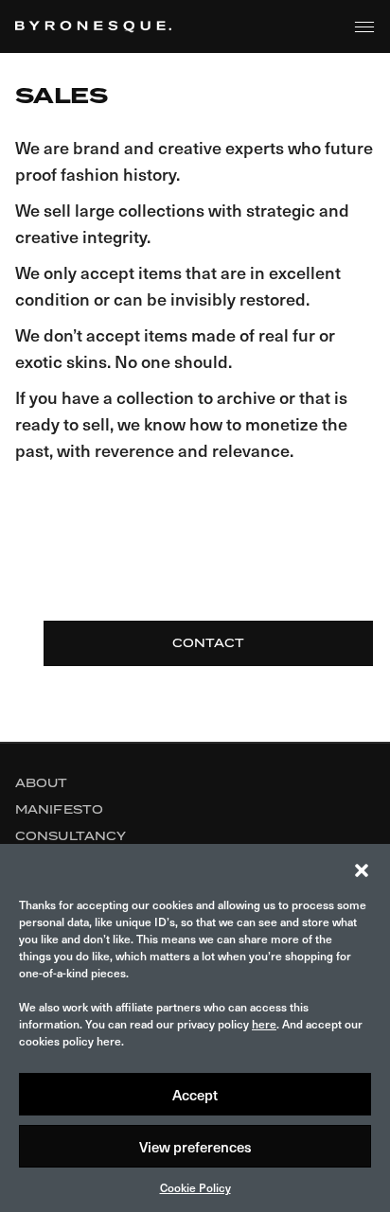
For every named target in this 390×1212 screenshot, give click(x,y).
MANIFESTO (59, 809)
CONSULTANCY (70, 836)
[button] (361, 867)
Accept (195, 1094)
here (264, 1023)
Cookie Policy (195, 1187)
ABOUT (41, 783)
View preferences (195, 1146)
